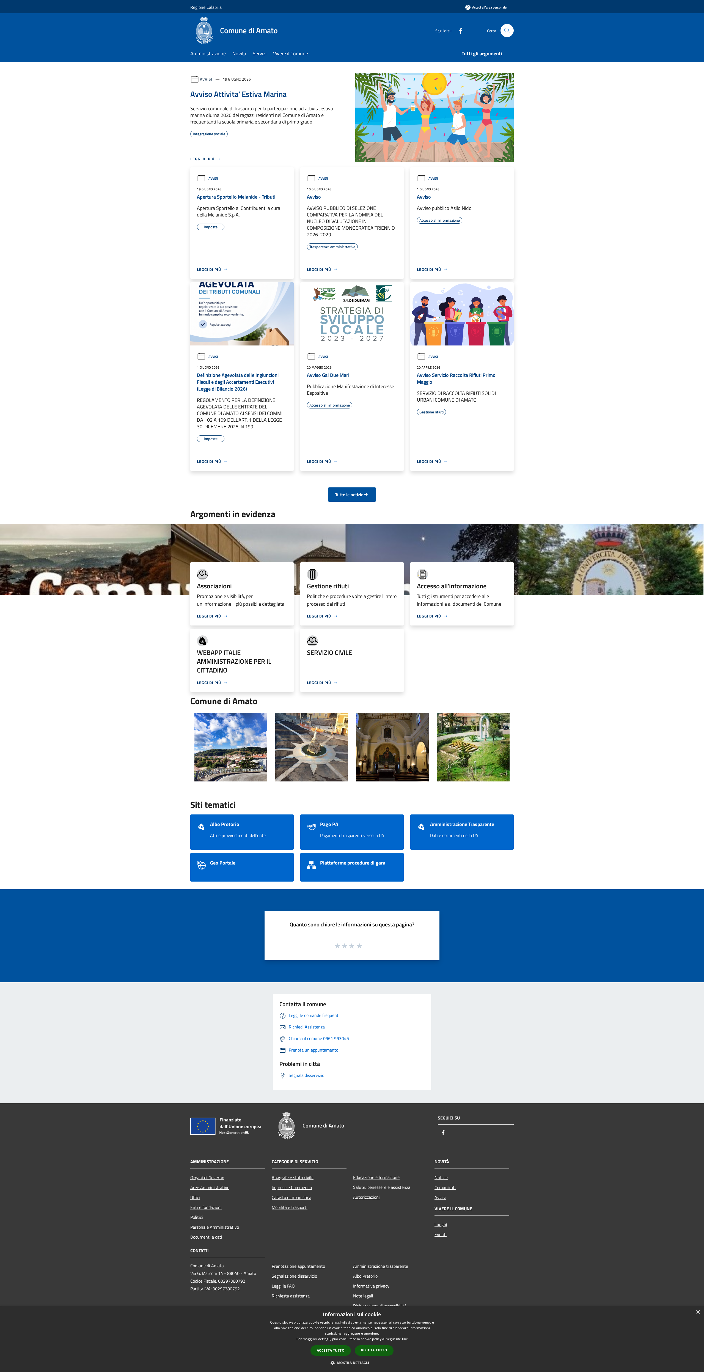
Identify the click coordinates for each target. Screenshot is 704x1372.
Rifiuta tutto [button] (374, 1350)
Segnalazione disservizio (294, 1276)
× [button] (698, 1312)
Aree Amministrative (209, 1187)
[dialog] (352, 1339)
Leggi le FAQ (283, 1286)
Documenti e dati (206, 1237)
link (405, 1339)
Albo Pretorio (365, 1276)
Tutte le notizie (349, 494)
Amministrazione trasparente (380, 1266)
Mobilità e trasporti (289, 1207)
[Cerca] (507, 30)
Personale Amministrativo (214, 1227)
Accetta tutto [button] (331, 1350)
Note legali (363, 1296)
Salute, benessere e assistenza (381, 1187)
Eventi (441, 1234)
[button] (352, 1362)
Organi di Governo (207, 1177)
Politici (196, 1217)
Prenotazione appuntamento (298, 1266)
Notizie (441, 1177)
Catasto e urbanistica (291, 1197)
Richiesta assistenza (291, 1296)
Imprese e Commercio (292, 1187)
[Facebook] (458, 30)
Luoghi (441, 1224)
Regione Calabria (206, 7)
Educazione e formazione (376, 1177)
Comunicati (445, 1187)
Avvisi (206, 79)
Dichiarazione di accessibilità (379, 1305)
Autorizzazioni (366, 1197)
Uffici (195, 1197)
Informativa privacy (371, 1286)
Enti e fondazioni (206, 1207)
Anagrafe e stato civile (293, 1177)
